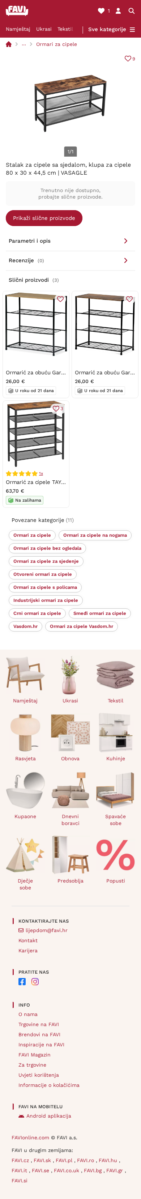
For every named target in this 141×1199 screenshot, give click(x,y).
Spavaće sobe (115, 819)
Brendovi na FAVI (39, 1034)
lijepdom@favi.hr (47, 930)
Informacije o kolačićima (49, 1085)
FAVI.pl (65, 1160)
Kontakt (28, 940)
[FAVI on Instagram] (35, 981)
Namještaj (18, 29)
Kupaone (25, 816)
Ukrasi (44, 29)
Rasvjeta (25, 758)
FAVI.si (19, 1180)
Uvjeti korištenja (38, 1075)
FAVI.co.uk (67, 1170)
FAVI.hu (109, 1160)
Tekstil (65, 29)
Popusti (115, 881)
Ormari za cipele (56, 44)
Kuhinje (115, 758)
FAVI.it (20, 1170)
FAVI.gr (115, 1170)
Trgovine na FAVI (38, 1024)
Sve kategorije (107, 29)
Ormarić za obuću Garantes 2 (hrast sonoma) (63, 372)
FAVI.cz (21, 1160)
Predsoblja (70, 881)
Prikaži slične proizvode (44, 218)
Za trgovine (32, 1065)
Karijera (28, 950)
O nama (28, 1014)
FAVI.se (41, 1170)
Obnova (70, 758)
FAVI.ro (86, 1160)
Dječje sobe (25, 884)
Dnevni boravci (70, 819)
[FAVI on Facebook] (22, 981)
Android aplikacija (48, 1116)
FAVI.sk (43, 1160)
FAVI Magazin (34, 1055)
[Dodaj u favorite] (60, 299)
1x (41, 473)
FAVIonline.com (30, 1137)
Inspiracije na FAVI (41, 1044)
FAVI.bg (93, 1170)
